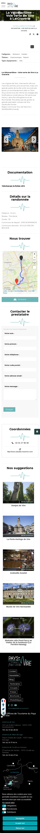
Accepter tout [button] (20, 823)
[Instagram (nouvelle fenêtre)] (12, 705)
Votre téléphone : (12, 355)
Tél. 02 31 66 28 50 (10, 730)
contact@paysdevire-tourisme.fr (18, 708)
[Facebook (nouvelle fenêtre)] (8, 705)
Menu (3, 3)
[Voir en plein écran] (34, 267)
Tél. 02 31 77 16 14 (9, 742)
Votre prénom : (11, 344)
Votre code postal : (13, 365)
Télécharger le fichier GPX (13, 186)
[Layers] (34, 262)
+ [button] (34, 254)
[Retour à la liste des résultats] (32, 46)
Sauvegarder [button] (20, 818)
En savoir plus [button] (8, 803)
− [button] (34, 257)
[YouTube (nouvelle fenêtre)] (15, 705)
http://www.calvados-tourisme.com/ (20, 452)
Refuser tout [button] (20, 828)
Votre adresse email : (13, 376)
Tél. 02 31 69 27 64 (10, 755)
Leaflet (5, 291)
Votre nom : (9, 333)
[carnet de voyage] (37, 432)
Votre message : (11, 386)
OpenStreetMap (18, 291)
